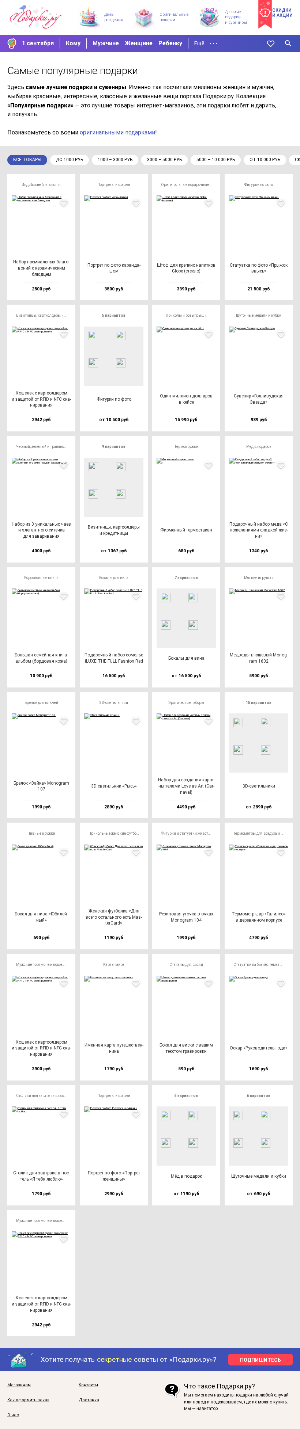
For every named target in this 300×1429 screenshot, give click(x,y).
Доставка (89, 1400)
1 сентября (38, 43)
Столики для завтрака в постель (43, 1096)
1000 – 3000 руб (115, 159)
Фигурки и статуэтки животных (188, 833)
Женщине (139, 43)
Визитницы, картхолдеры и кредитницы (43, 315)
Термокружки (186, 447)
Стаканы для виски (186, 965)
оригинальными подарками (117, 132)
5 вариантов (113, 315)
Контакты (88, 1385)
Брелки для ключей (41, 703)
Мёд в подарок (258, 447)
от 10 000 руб (265, 159)
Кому (73, 43)
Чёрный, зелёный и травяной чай (43, 447)
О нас (13, 1415)
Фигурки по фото (258, 185)
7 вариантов (186, 578)
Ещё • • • (205, 43)
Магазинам (19, 1385)
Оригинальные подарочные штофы (188, 185)
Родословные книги (41, 578)
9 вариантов (113, 447)
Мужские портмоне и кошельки (43, 965)
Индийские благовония (41, 185)
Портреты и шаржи (113, 185)
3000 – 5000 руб (164, 159)
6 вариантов (258, 1096)
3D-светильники (114, 703)
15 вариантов (258, 703)
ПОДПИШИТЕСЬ (260, 1360)
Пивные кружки (41, 833)
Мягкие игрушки (259, 578)
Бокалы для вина (113, 578)
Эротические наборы (186, 703)
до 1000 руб (69, 159)
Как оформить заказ (28, 1400)
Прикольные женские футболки (116, 833)
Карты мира (113, 965)
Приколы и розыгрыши (186, 315)
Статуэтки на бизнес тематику (259, 965)
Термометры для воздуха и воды (260, 833)
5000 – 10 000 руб (215, 159)
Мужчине (106, 43)
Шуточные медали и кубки (258, 315)
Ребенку (170, 43)
